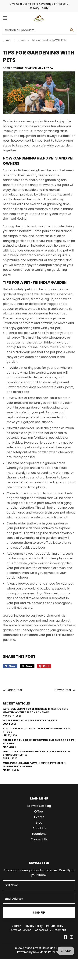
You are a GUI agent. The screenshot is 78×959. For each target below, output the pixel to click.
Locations (39, 834)
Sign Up (39, 913)
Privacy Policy (34, 926)
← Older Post (12, 690)
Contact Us (39, 839)
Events (39, 817)
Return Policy (54, 926)
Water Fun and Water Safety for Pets (30, 720)
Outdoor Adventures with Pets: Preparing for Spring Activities (36, 753)
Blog (39, 822)
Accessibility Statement (50, 930)
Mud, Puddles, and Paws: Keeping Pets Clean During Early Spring (34, 764)
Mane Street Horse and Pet (42, 948)
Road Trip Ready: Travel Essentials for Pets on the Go (36, 730)
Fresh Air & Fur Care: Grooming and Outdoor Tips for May (39, 741)
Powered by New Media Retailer (37, 952)
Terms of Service (20, 930)
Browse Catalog (39, 806)
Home (6, 40)
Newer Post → (64, 690)
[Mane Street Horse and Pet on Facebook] (65, 937)
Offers (39, 811)
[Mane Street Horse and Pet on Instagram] (71, 937)
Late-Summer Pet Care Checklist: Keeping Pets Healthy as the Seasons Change (35, 710)
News (21, 40)
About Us (39, 828)
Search (16, 926)
